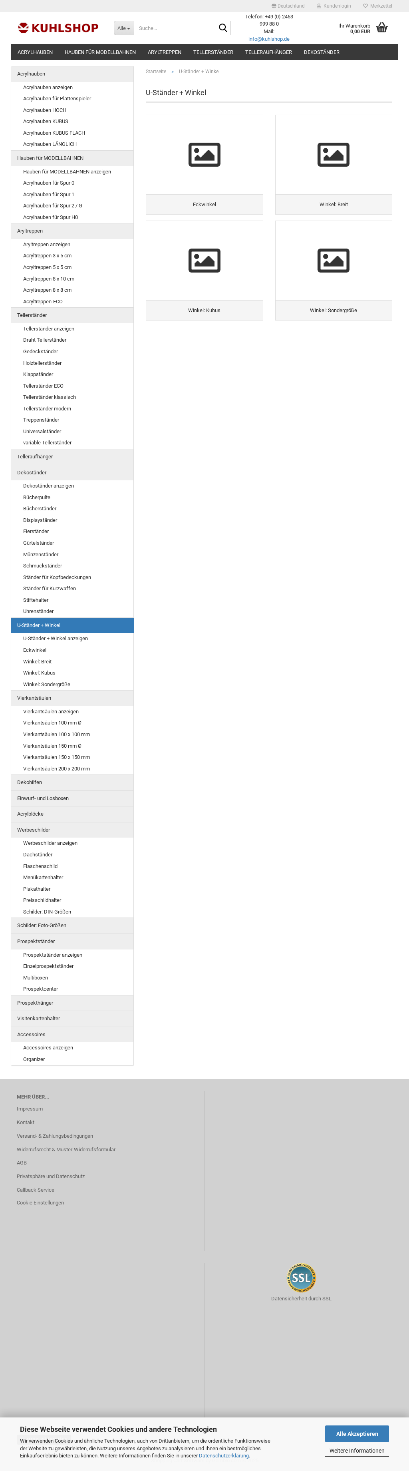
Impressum (30, 1109)
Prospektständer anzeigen (52, 955)
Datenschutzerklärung (224, 1456)
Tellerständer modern (47, 409)
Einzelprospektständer (48, 966)
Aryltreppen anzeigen (46, 244)
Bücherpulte (36, 497)
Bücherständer (39, 509)
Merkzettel (380, 6)
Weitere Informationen (357, 1450)
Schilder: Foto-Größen (41, 925)
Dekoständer (322, 52)
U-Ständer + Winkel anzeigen (55, 638)
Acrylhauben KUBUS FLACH (54, 133)
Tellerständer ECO (43, 386)
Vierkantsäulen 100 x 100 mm (56, 734)
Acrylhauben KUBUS (45, 121)
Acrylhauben (35, 52)
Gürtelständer (38, 543)
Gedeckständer (40, 351)
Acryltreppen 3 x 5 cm (47, 256)
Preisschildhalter (42, 900)
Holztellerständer (42, 363)
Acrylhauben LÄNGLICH (50, 144)
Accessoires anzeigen (48, 1048)
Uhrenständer (38, 611)
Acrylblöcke (30, 814)
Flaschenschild (40, 866)
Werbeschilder (33, 830)
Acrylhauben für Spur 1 (48, 194)
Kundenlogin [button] (336, 6)
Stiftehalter (35, 600)
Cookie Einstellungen (40, 1203)
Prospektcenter (40, 989)
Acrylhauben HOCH (44, 110)
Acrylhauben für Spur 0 (48, 183)
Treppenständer (41, 420)
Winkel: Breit (37, 662)
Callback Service (35, 1190)
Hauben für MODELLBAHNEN (100, 52)
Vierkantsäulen (34, 698)
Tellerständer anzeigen (48, 329)
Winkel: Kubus (39, 673)
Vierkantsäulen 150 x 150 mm (56, 757)
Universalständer (42, 431)
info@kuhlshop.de (269, 39)
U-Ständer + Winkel (38, 625)
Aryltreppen (164, 52)
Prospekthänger (35, 1003)
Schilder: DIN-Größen (47, 912)
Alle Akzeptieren (357, 1434)
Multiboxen (35, 978)
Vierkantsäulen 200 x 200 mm (56, 769)
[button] (288, 6)
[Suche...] (223, 28)
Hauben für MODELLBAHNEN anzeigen (67, 172)
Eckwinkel (34, 650)
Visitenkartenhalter (38, 1018)
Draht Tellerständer (44, 340)
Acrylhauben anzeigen (48, 87)
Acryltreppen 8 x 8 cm (47, 290)
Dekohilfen (29, 782)
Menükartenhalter (43, 877)
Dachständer (37, 855)
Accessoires (31, 1034)
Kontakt (25, 1122)
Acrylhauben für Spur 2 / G (52, 206)
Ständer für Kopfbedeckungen (57, 577)
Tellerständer (213, 52)
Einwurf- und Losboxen (43, 798)
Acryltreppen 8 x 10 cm (48, 279)
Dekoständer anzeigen (48, 486)
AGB (22, 1163)
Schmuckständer (42, 566)
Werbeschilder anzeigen (50, 843)
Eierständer (36, 531)
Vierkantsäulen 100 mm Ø (52, 723)
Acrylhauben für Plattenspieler (57, 99)
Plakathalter (36, 889)
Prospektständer (36, 941)
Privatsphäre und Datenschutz (51, 1176)
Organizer (34, 1059)
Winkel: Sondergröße (46, 684)
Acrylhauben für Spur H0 (50, 217)
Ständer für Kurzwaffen (49, 588)
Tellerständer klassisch (49, 397)
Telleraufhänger (268, 52)
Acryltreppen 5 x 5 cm (47, 267)
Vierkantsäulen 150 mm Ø (52, 746)
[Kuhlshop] (59, 28)
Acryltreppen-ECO (43, 302)
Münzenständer (40, 554)
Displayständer (40, 520)
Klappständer (38, 374)
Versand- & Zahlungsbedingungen (55, 1136)
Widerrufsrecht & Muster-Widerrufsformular (66, 1150)
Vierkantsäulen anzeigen (51, 712)
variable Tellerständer (47, 443)
